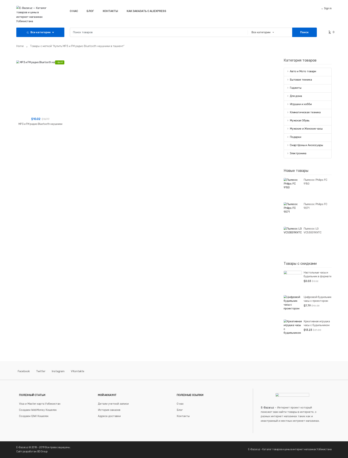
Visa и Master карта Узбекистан (39, 403)
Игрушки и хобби (301, 104)
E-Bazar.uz (267, 407)
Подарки (295, 137)
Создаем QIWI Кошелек (34, 416)
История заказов (109, 410)
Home (20, 46)
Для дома (296, 96)
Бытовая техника (301, 79)
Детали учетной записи (113, 403)
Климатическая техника (305, 112)
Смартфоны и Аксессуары (306, 145)
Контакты (110, 11)
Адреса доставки (109, 416)
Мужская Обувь (300, 120)
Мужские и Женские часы (306, 128)
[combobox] (157, 32)
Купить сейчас (40, 135)
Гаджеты (295, 87)
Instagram (58, 371)
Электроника (298, 153)
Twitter (40, 371)
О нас (74, 11)
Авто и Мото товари (303, 71)
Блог (90, 11)
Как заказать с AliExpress (146, 11)
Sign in (328, 8)
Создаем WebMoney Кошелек (38, 410)
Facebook (24, 371)
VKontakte (77, 371)
